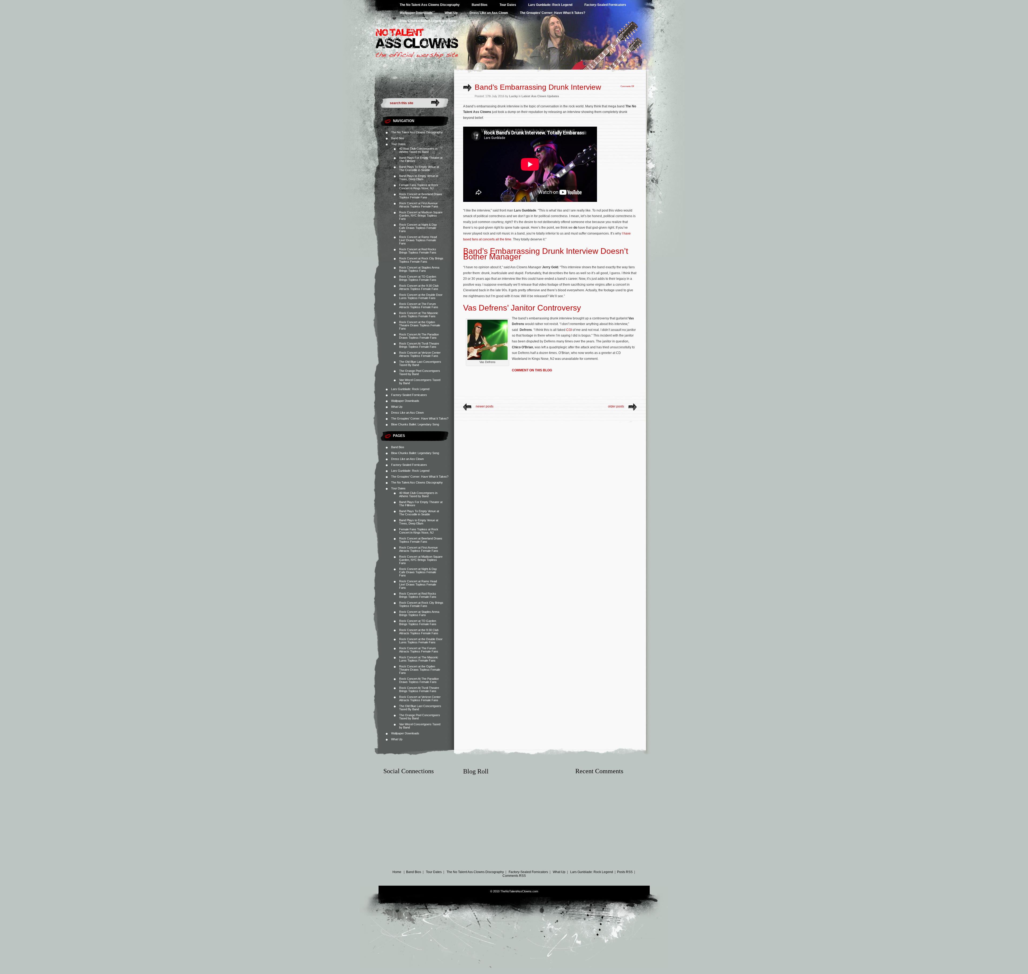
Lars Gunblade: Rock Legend (550, 5)
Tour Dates (508, 5)
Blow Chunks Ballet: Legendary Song (428, 21)
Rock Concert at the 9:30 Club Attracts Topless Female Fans (419, 287)
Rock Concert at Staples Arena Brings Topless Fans (419, 269)
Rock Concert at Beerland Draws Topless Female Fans (420, 195)
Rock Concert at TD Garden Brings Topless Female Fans (417, 278)
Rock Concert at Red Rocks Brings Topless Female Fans (417, 251)
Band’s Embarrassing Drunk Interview (538, 87)
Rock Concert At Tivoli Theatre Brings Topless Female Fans (419, 345)
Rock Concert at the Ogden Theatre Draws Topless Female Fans (419, 325)
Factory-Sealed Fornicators (605, 5)
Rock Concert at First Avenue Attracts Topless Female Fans (418, 205)
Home (396, 872)
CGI (569, 330)
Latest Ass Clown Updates (540, 96)
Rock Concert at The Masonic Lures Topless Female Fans (418, 314)
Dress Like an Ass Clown (489, 13)
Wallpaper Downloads (416, 13)
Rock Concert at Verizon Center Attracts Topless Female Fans (420, 354)
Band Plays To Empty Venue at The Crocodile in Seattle (419, 168)
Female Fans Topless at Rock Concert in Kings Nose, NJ (418, 186)
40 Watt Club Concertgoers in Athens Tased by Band (418, 150)
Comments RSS (514, 876)
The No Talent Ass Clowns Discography (430, 5)
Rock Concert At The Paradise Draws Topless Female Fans (419, 336)
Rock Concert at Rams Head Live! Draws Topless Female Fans (418, 240)
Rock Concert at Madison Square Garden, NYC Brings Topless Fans (421, 215)
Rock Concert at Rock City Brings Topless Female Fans (421, 260)
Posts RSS (625, 872)
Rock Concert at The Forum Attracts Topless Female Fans (418, 305)
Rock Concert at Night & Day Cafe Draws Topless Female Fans (418, 228)
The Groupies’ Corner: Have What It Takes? (552, 13)
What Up (451, 13)
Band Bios (479, 5)
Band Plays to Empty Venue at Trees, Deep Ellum (418, 177)
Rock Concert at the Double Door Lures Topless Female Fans (421, 296)
